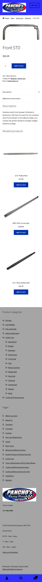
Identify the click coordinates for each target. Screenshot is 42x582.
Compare (9, 424)
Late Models (10, 325)
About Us (8, 420)
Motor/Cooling (14, 367)
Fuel (10, 363)
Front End (12, 359)
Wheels (11, 389)
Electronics (12, 355)
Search (21, 578)
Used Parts (9, 476)
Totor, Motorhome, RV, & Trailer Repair (20, 463)
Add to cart (19, 66)
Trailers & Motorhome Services (17, 467)
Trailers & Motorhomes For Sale (17, 472)
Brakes (11, 346)
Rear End (11, 376)
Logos (7, 441)
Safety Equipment (12, 333)
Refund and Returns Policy (15, 450)
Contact (8, 433)
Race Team (9, 446)
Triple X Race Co (12, 81)
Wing (10, 393)
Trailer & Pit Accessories (14, 397)
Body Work (12, 342)
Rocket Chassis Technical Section (18, 454)
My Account (7, 578)
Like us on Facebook (10, 552)
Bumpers (28, 18)
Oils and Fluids (10, 329)
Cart (32, 576)
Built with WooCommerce (12, 569)
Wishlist (8, 480)
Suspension (12, 385)
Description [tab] (7, 92)
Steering (11, 380)
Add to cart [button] (21, 185)
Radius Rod (12, 372)
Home (7, 18)
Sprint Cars (19, 18)
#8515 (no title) (11, 416)
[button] (36, 27)
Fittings (8, 320)
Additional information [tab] (11, 98)
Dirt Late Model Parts (13, 437)
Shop (12, 18)
